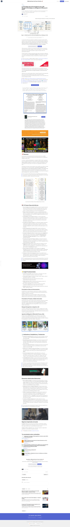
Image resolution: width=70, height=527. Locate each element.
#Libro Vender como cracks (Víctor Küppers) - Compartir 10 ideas (31, 498)
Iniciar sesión (67, 1)
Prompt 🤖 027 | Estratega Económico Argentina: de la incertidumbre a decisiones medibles (31, 505)
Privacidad (34, 521)
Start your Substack (32, 523)
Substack (31, 525)
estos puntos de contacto (35, 430)
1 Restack (27, 469)
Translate (23, 5)
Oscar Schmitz (26, 442)
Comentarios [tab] (23, 479)
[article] (35, 493)
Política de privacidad (39, 466)
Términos (37, 521)
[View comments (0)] (25, 16)
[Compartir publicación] (59, 1)
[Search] (57, 1)
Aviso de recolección (40, 521)
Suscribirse (62, 1)
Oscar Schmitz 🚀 (27, 494)
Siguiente (45, 474)
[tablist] (25, 480)
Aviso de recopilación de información (32, 466)
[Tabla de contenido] (0, 263)
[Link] (20, 154)
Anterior (24, 474)
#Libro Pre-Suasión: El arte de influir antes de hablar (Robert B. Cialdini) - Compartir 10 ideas (30, 491)
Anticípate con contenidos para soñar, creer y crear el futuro (32, 80)
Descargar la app (38, 523)
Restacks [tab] (27, 479)
